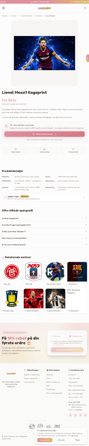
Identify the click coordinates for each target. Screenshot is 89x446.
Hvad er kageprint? (10, 218)
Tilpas (77, 440)
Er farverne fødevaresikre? (14, 244)
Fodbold (38, 16)
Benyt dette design (44, 134)
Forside (4, 16)
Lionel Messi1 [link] (50, 16)
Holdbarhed (50, 389)
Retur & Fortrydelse (76, 386)
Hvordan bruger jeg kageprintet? (16, 225)
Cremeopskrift (29, 382)
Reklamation (73, 382)
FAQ (47, 386)
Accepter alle (45, 440)
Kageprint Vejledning (31, 375)
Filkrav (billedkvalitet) (54, 393)
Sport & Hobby (26, 16)
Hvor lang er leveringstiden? (14, 238)
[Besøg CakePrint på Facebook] (70, 415)
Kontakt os (72, 375)
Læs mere (74, 435)
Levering (49, 375)
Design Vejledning (30, 378)
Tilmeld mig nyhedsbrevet (65, 350)
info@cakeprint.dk (78, 390)
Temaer (14, 16)
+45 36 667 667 (77, 394)
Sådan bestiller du (53, 382)
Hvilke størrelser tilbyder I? (14, 231)
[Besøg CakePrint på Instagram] (75, 415)
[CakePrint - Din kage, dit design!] (44, 8)
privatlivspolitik (58, 345)
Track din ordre (74, 378)
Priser (48, 378)
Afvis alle (61, 440)
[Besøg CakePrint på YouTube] (85, 415)
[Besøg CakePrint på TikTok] (80, 415)
